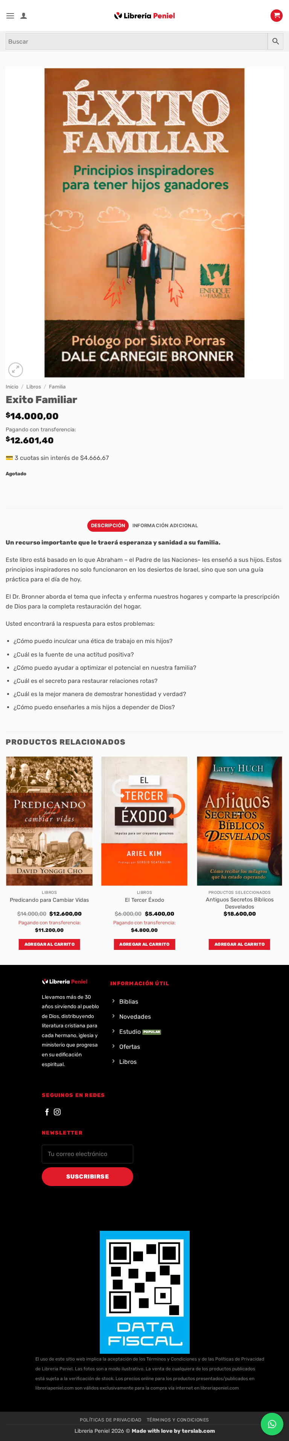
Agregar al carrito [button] (49, 944)
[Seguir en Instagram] (57, 1112)
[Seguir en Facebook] (47, 1112)
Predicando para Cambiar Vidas (49, 900)
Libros (33, 387)
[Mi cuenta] (23, 15)
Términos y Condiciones (178, 1420)
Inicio (12, 387)
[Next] (283, 859)
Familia (57, 387)
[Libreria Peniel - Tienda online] (144, 16)
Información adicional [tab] (165, 525)
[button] (10, 15)
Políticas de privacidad (110, 1420)
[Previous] (6, 859)
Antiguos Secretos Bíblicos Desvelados (240, 903)
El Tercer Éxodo (144, 900)
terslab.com (198, 1431)
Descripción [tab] (108, 525)
